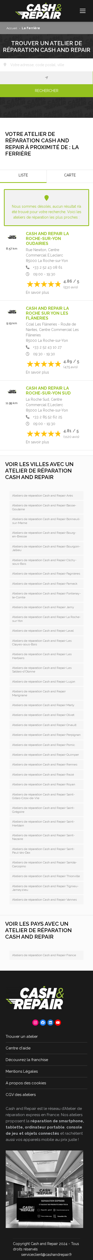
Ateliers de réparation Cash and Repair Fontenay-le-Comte (46, 595)
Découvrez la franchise (27, 1059)
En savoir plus (37, 292)
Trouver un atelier (22, 1036)
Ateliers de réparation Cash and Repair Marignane (39, 693)
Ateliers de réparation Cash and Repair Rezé (43, 774)
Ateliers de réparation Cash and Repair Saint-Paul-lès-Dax (43, 850)
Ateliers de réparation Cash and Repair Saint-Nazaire (43, 837)
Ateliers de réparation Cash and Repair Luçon (43, 681)
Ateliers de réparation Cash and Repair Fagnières (46, 573)
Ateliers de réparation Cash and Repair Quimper (45, 754)
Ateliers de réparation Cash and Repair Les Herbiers (42, 656)
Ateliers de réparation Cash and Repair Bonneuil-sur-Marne (46, 520)
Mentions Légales (22, 1071)
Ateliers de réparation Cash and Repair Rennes (44, 764)
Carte (70, 175)
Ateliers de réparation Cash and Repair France (44, 955)
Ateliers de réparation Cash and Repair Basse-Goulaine (44, 507)
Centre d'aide (18, 1048)
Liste (23, 175)
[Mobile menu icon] (83, 11)
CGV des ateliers (21, 1094)
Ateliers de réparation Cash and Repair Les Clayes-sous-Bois (42, 642)
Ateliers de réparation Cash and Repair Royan (43, 784)
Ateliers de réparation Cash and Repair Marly (43, 705)
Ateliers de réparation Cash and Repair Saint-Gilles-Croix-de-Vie (43, 796)
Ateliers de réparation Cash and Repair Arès (42, 495)
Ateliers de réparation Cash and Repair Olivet (43, 715)
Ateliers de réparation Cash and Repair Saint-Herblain (43, 823)
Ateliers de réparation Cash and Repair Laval (43, 630)
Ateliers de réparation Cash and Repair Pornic (43, 745)
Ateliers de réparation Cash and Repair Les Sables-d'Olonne (42, 669)
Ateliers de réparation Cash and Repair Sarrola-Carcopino (44, 864)
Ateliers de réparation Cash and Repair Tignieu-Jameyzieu (45, 888)
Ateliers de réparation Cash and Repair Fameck (45, 583)
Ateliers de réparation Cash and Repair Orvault (44, 725)
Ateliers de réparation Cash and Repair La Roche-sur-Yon (46, 618)
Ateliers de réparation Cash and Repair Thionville (46, 876)
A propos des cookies (26, 1083)
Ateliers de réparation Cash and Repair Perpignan (46, 735)
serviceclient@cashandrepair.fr (46, 1255)
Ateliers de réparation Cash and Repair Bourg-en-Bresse (44, 534)
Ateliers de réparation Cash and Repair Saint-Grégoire (43, 809)
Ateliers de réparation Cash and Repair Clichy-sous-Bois (44, 562)
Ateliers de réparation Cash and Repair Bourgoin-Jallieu (46, 548)
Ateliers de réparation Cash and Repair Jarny (43, 607)
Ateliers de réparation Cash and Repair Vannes (44, 899)
